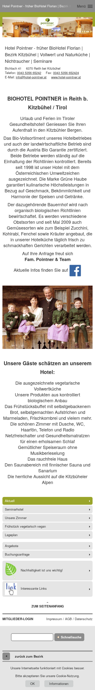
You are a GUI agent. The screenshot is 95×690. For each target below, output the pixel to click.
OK (32, 683)
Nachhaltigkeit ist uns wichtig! (42, 570)
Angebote (11, 545)
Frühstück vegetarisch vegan (25, 526)
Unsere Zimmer (16, 517)
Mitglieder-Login (17, 619)
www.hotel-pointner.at (66, 77)
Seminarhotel (14, 509)
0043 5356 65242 (29, 72)
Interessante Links (34, 588)
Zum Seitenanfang (47, 606)
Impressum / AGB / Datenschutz (69, 619)
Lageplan (11, 534)
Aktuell (10, 500)
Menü (81, 6)
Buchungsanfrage (17, 554)
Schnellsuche (71, 637)
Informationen (58, 683)
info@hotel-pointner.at (31, 77)
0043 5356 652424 (66, 72)
